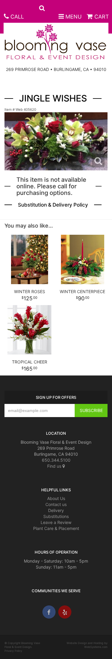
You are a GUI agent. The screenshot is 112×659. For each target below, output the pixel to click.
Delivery (56, 510)
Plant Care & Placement (56, 528)
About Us (56, 498)
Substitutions (56, 516)
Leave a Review (56, 522)
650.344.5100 (56, 460)
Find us (54, 466)
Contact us (56, 504)
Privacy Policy (13, 650)
